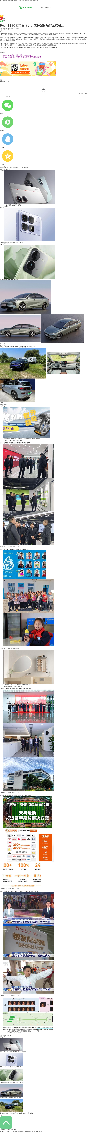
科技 (36, 1)
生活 (17, 1)
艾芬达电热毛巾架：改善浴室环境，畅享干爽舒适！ (17, 684)
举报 (1, 80)
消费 (31, 1)
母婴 (20, 1)
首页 (1, 1)
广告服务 (7, 1129)
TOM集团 (2, 1129)
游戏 (12, 1)
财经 (25, 1)
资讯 (4, 1)
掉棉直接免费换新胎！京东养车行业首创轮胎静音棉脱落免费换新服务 (21, 438)
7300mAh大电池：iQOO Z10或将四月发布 (11, 242)
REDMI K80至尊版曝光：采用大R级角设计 (11, 205)
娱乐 (6, 1)
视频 (23, 1)
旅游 (15, 1)
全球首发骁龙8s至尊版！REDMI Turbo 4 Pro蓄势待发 (14, 167)
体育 (9, 1)
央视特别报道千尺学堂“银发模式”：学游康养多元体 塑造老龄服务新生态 (19, 891)
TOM (4, 440)
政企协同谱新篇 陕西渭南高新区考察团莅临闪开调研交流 (15, 443)
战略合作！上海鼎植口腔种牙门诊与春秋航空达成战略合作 (15, 688)
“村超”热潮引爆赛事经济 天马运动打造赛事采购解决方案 (15, 795)
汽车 (34, 1)
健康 (28, 1)
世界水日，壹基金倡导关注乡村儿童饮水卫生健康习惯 (14, 549)
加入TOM (13, 1129)
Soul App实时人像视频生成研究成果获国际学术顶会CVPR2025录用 (21, 1031)
